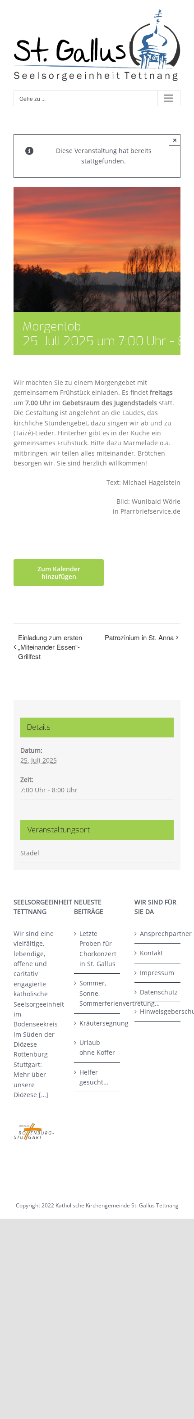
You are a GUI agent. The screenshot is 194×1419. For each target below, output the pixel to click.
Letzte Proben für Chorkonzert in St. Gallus (97, 948)
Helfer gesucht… (93, 1077)
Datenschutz (158, 992)
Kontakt (151, 953)
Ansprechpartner (158, 933)
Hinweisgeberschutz (158, 1011)
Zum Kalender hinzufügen (58, 572)
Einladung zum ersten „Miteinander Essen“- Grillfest (50, 647)
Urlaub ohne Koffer (97, 1047)
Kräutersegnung (97, 1023)
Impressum (157, 972)
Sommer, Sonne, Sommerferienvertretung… (97, 993)
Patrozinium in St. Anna (139, 637)
